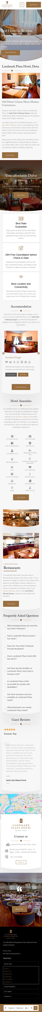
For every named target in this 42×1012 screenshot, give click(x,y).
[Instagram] (13, 920)
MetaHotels (33, 917)
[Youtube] (17, 920)
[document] (21, 968)
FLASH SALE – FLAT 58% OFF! (12, 973)
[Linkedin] (22, 920)
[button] (3, 265)
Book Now (21, 999)
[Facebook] (8, 920)
